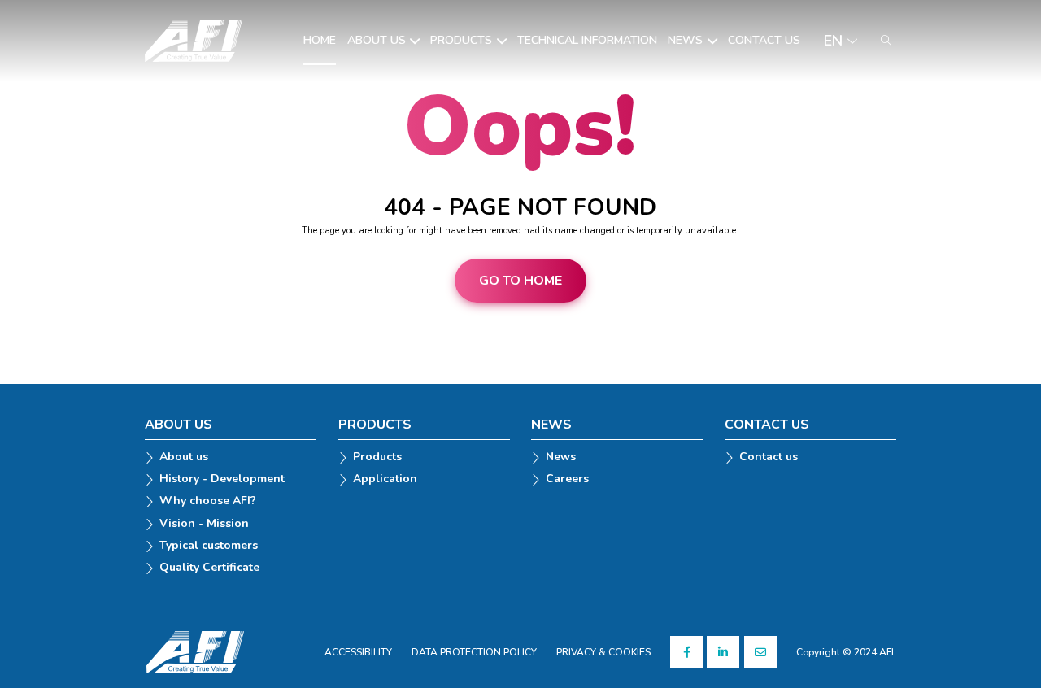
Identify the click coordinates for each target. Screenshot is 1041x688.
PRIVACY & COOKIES (603, 652)
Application (385, 479)
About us (376, 41)
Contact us (764, 41)
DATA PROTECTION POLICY (474, 652)
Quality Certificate (209, 568)
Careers (567, 479)
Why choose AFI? (207, 501)
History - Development (222, 479)
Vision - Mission (204, 524)
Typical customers (208, 546)
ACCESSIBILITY (358, 652)
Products (461, 41)
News (685, 41)
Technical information (587, 41)
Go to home (520, 281)
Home (319, 41)
